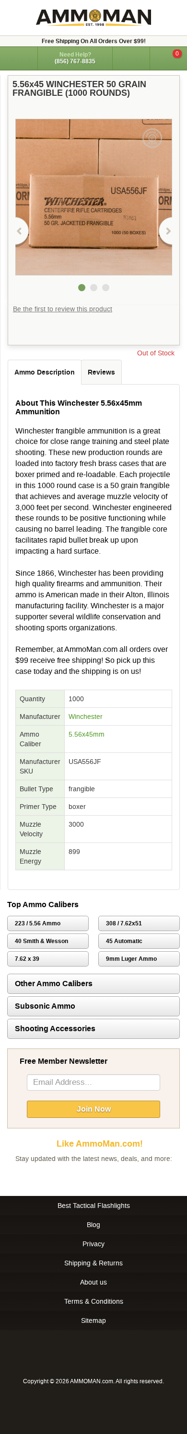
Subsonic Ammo (45, 1006)
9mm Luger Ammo (131, 959)
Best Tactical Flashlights (94, 1205)
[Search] (131, 58)
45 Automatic (124, 941)
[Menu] (18, 57)
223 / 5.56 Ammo (37, 923)
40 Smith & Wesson (41, 941)
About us (93, 1282)
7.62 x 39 (27, 959)
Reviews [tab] (101, 372)
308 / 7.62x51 (124, 923)
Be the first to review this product (62, 309)
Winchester (86, 716)
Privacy (93, 1244)
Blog (93, 1225)
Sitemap (93, 1320)
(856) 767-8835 (75, 61)
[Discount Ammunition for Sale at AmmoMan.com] (93, 18)
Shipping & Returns (93, 1263)
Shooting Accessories (55, 1028)
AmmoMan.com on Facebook (91, 1177)
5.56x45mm (87, 734)
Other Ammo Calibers (54, 983)
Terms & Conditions (93, 1301)
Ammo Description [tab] (44, 372)
